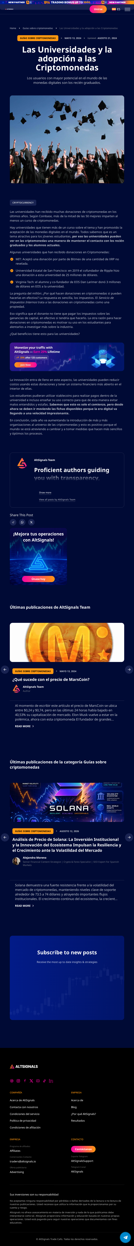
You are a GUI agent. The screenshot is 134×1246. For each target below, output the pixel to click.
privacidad (23, 1121)
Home (13, 28)
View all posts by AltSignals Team (57, 499)
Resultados (78, 1121)
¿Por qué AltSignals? (83, 1114)
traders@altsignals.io (23, 1161)
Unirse (98, 9)
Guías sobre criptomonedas (38, 28)
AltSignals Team (44, 460)
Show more (45, 492)
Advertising (17, 1172)
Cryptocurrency (23, 202)
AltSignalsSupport (82, 1161)
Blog (74, 1107)
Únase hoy (38, 579)
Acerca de (22, 1100)
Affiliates (15, 1151)
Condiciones (25, 1114)
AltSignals (77, 1171)
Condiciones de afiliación (25, 1127)
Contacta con (24, 1107)
